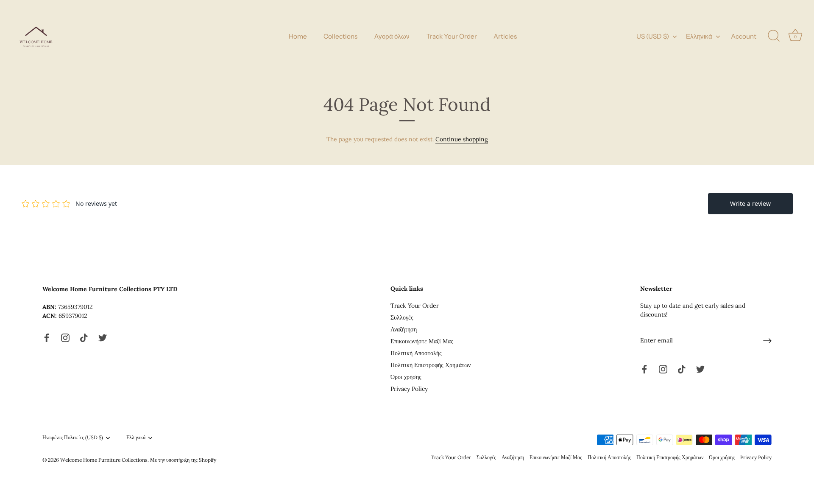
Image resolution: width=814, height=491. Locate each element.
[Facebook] (46, 337)
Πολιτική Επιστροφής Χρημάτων (430, 365)
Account (743, 36)
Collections (340, 36)
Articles (505, 36)
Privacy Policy (409, 389)
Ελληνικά (699, 36)
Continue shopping (461, 139)
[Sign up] (767, 341)
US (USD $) (652, 36)
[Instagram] (65, 337)
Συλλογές (401, 317)
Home (298, 36)
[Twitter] (102, 337)
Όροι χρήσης (405, 377)
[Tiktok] (84, 337)
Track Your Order (452, 36)
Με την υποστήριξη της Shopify (183, 460)
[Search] (773, 36)
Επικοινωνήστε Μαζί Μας (421, 341)
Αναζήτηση (403, 329)
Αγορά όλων (392, 36)
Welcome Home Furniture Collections (104, 460)
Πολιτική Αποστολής (416, 353)
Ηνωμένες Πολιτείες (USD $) (72, 437)
